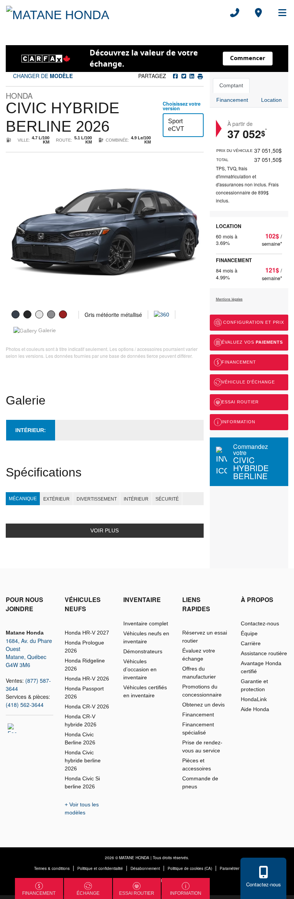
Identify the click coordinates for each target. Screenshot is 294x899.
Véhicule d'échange (248, 382)
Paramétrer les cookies (240, 868)
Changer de (42, 76)
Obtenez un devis (203, 705)
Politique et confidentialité (100, 868)
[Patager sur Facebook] (175, 76)
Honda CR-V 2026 (87, 706)
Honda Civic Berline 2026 (80, 738)
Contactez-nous (260, 623)
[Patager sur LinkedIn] (191, 76)
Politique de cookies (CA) (190, 868)
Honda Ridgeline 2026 (85, 665)
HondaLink (254, 699)
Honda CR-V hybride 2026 (80, 720)
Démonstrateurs (142, 651)
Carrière (251, 643)
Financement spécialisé (198, 728)
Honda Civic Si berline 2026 (82, 782)
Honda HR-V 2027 (87, 633)
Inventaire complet (145, 623)
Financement (239, 362)
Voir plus (104, 530)
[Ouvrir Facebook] (12, 728)
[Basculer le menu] (279, 12)
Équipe (249, 633)
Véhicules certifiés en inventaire (145, 691)
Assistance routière (264, 653)
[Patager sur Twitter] (183, 76)
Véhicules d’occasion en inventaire (140, 669)
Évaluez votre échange (198, 655)
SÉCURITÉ (167, 499)
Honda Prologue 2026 (84, 647)
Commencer (247, 58)
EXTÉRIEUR (56, 499)
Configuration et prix (253, 322)
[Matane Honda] (57, 12)
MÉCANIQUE (23, 498)
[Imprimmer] (199, 76)
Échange (88, 893)
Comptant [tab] (231, 85)
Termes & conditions (52, 868)
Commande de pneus (200, 782)
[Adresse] (258, 12)
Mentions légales (229, 299)
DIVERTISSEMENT (97, 499)
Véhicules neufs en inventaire (146, 637)
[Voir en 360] (161, 314)
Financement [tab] (232, 100)
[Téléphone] (235, 12)
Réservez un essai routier (204, 637)
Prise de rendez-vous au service (202, 746)
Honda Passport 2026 (84, 692)
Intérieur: (30, 430)
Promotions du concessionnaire (202, 691)
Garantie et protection (254, 685)
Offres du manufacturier (199, 673)
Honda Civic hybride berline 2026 (83, 760)
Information (238, 421)
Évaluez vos (252, 342)
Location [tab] (271, 100)
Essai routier (240, 402)
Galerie (46, 330)
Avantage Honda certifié (261, 667)
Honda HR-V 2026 (87, 678)
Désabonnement (145, 868)
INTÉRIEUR (136, 499)
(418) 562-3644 (25, 704)
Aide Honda (255, 709)
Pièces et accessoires (196, 764)
